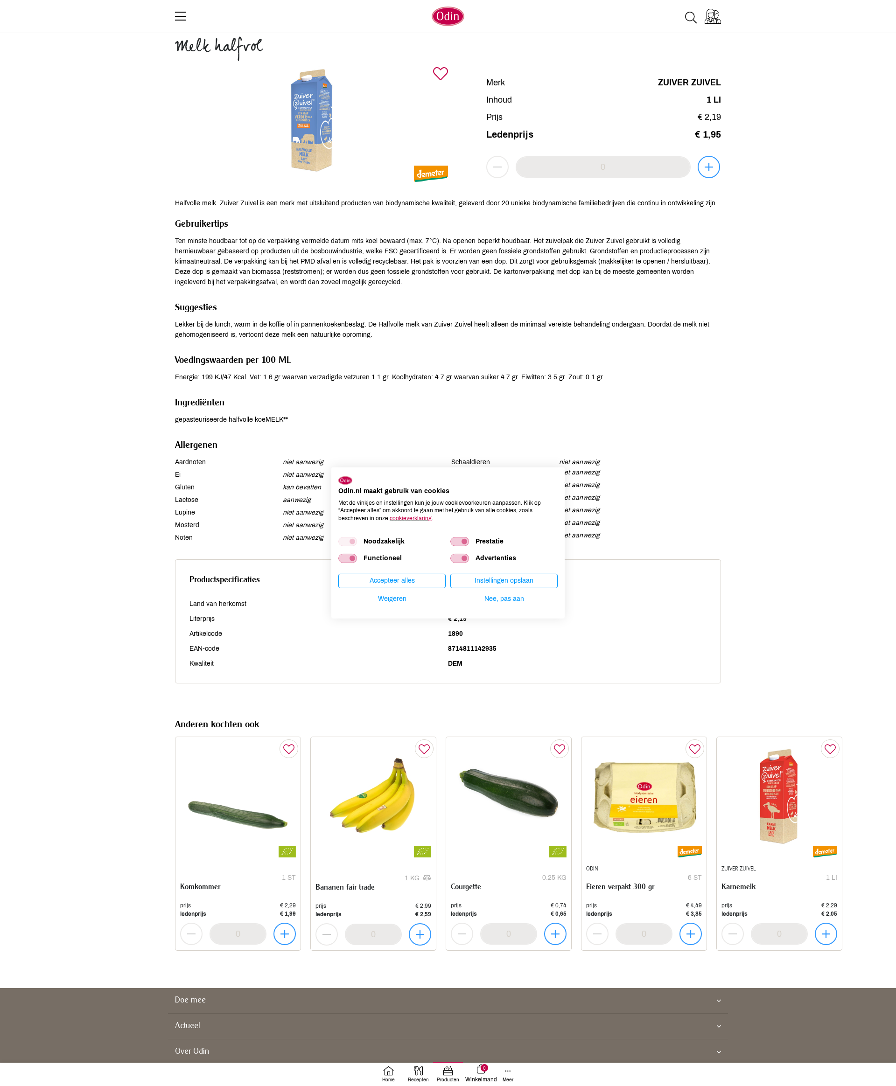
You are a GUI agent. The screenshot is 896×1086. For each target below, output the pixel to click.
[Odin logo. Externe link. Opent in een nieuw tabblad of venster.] (345, 480)
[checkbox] (347, 541)
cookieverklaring (411, 518)
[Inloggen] (713, 16)
